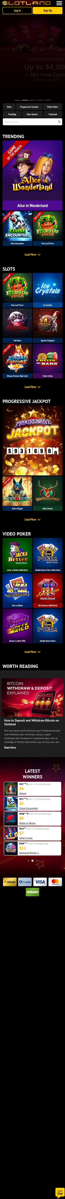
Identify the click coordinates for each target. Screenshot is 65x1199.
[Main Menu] (59, 3)
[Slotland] (26, 3)
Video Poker (52, 106)
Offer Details (32, 91)
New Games (32, 114)
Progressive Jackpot (29, 106)
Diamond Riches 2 (29, 852)
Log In (17, 10)
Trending (12, 114)
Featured (53, 114)
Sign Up (47, 10)
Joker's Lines (25, 838)
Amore (22, 793)
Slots (9, 106)
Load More (30, 254)
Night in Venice (27, 823)
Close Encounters (28, 808)
